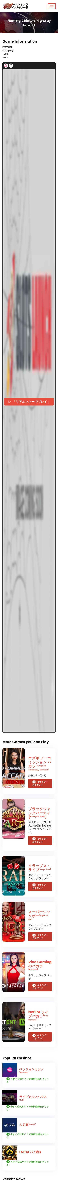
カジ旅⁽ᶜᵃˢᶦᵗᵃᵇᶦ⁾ (27, 1124)
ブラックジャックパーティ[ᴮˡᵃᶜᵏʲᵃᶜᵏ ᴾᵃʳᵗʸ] (39, 812)
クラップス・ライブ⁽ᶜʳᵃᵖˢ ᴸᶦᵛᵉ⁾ (39, 867)
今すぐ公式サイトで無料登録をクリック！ (27, 1080)
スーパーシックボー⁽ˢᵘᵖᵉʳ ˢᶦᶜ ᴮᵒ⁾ (39, 915)
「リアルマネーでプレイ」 (31, 401)
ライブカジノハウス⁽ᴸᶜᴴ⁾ (33, 1098)
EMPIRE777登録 (30, 1152)
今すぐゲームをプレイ (40, 783)
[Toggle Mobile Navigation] (52, 6)
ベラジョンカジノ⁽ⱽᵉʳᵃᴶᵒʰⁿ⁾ (31, 1071)
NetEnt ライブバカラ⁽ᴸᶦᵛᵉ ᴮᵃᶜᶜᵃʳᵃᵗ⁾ (38, 1016)
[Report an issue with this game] (6, 66)
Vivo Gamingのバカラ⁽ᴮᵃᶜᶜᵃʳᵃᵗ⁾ (40, 966)
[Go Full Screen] (11, 66)
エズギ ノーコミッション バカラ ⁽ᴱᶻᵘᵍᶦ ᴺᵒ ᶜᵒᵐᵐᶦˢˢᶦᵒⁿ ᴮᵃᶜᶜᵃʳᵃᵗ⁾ (39, 764)
